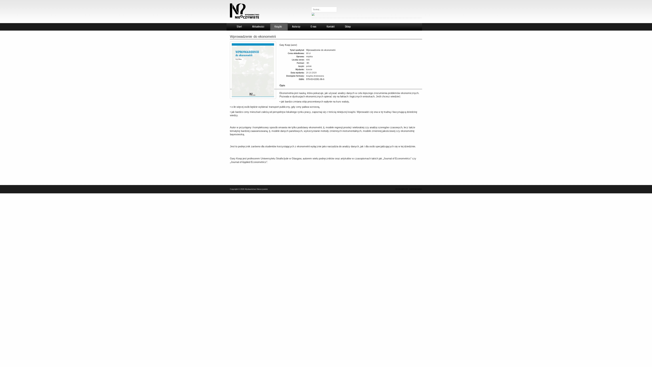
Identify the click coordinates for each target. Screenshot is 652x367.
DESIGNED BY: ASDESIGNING (407, 189)
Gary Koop (284, 45)
